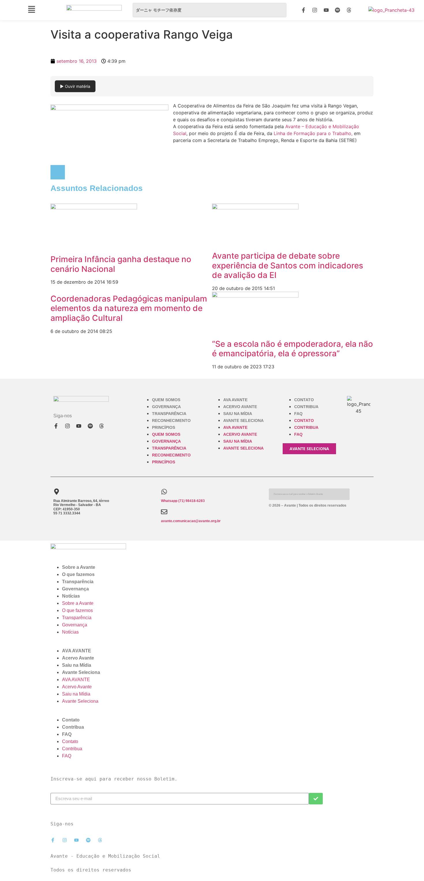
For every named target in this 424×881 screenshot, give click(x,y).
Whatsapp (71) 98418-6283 (183, 501)
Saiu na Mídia (237, 413)
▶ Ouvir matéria (75, 86)
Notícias (71, 596)
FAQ (298, 413)
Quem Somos (166, 399)
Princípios (163, 427)
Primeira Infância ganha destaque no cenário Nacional (120, 264)
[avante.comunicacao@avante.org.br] (164, 512)
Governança (166, 406)
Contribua (306, 406)
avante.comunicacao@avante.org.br (191, 521)
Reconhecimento (171, 420)
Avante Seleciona (243, 420)
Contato (304, 399)
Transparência (169, 413)
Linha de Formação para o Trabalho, (312, 133)
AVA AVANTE (235, 399)
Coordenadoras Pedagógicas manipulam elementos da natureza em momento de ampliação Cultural (128, 308)
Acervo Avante (240, 406)
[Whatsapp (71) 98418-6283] (164, 491)
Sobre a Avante (78, 567)
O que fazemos (78, 574)
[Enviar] (316, 798)
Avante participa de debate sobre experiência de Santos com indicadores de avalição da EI (287, 265)
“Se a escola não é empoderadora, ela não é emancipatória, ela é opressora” (292, 349)
